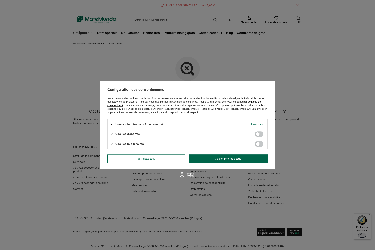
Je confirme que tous (228, 158)
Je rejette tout (146, 158)
